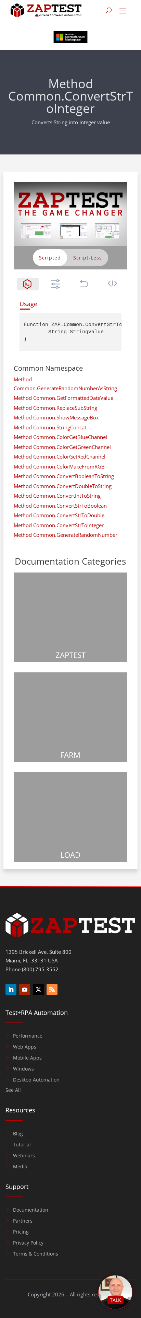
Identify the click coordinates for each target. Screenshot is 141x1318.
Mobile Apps (27, 1058)
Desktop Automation (36, 1080)
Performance (27, 1036)
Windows (23, 1069)
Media (20, 1167)
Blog (18, 1134)
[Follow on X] (38, 989)
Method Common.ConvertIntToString (57, 495)
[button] (28, 284)
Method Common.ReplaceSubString (55, 407)
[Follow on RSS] (52, 989)
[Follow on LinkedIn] (10, 989)
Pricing (21, 1232)
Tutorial (22, 1145)
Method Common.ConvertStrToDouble (59, 515)
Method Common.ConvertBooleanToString (64, 476)
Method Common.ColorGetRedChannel (59, 456)
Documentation (30, 1210)
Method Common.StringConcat (50, 427)
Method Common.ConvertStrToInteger (59, 525)
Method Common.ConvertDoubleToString (63, 486)
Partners (23, 1221)
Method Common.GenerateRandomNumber (65, 534)
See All (13, 1090)
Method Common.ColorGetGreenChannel (62, 446)
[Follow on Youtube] (24, 989)
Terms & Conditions (35, 1254)
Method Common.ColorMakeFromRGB (59, 466)
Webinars (24, 1156)
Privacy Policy (28, 1243)
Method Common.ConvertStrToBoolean (60, 505)
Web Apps (24, 1047)
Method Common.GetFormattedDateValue (63, 397)
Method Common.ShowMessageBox (56, 417)
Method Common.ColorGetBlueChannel (60, 436)
